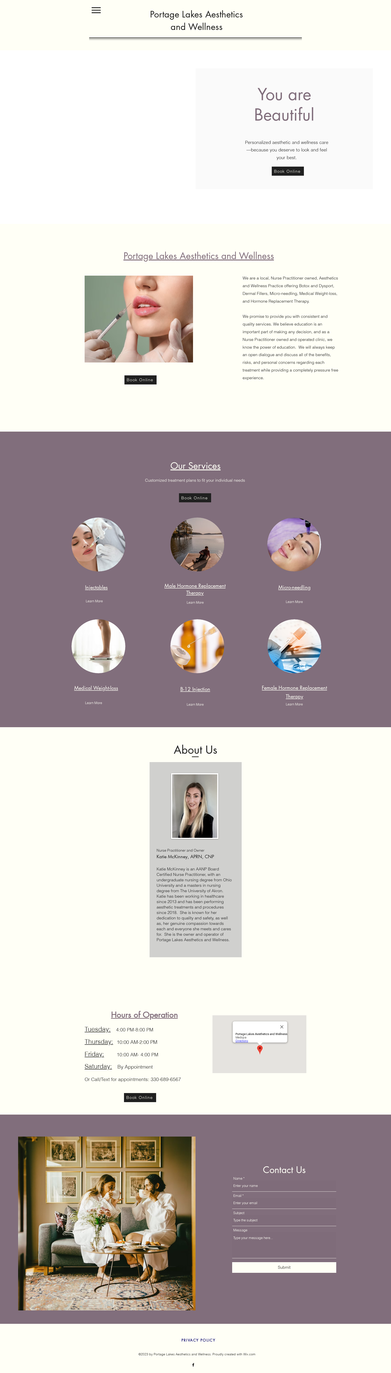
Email (237, 1195)
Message (240, 1230)
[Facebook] (193, 1365)
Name (237, 1178)
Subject (238, 1213)
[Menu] (96, 10)
